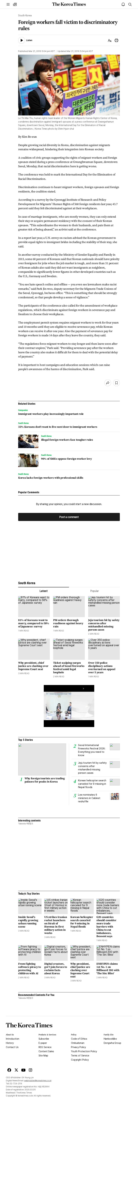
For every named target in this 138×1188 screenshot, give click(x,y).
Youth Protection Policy (84, 1051)
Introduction (12, 1038)
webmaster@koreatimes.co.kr (37, 1080)
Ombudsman (77, 1043)
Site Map (43, 1055)
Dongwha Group (112, 1043)
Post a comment (69, 516)
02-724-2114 (16, 1083)
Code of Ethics (79, 1038)
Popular (94, 591)
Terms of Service (80, 1055)
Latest (43, 591)
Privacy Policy (78, 1047)
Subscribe (44, 1038)
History (10, 1043)
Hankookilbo (110, 1038)
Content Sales (46, 1051)
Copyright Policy (80, 1059)
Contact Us (12, 1047)
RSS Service (45, 1047)
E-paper (43, 1043)
